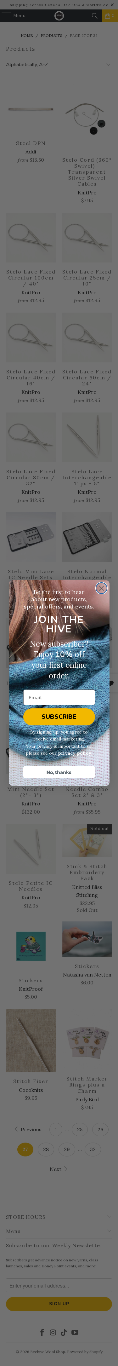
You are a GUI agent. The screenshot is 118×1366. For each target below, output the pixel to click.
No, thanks (59, 772)
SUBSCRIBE (59, 716)
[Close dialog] (101, 588)
